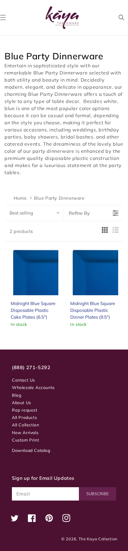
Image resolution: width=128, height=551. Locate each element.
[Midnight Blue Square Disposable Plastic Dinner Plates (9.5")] (94, 271)
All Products (24, 417)
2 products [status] (21, 231)
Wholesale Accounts (33, 387)
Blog (16, 395)
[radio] (105, 231)
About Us (21, 402)
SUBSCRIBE (97, 494)
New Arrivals (25, 432)
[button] (121, 17)
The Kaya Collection (98, 538)
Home (20, 198)
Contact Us (23, 380)
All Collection (25, 425)
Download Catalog (31, 450)
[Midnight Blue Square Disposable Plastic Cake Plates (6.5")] (34, 271)
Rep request (25, 410)
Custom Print (25, 440)
